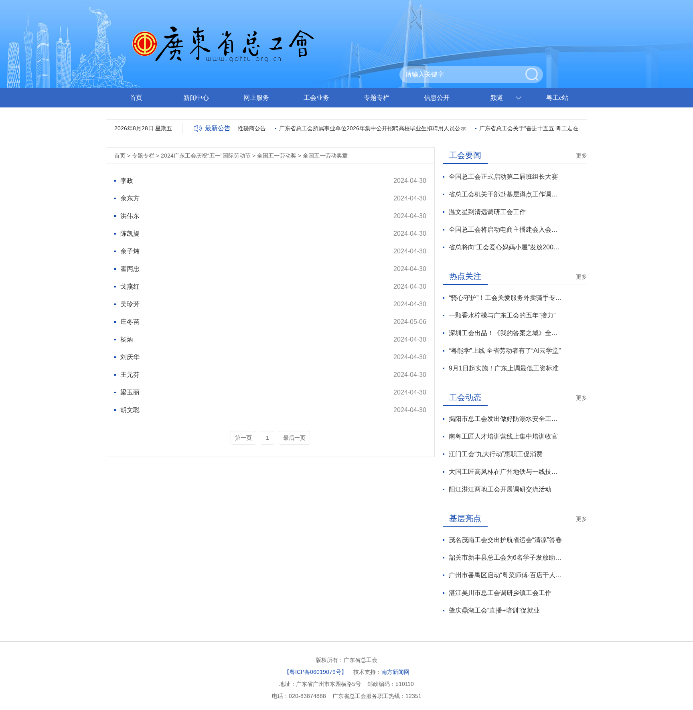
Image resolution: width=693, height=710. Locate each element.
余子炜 (130, 251)
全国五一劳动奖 (276, 155)
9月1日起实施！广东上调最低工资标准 (504, 368)
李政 (126, 180)
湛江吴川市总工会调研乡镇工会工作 (500, 592)
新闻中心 (196, 97)
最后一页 (294, 438)
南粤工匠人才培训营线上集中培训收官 (503, 436)
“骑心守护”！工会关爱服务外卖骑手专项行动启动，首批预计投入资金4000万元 (505, 297)
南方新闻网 (395, 672)
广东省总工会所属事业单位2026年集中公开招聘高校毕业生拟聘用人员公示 (365, 128)
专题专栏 (376, 97)
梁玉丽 (130, 392)
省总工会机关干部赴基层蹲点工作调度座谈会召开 (505, 194)
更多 (581, 155)
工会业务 (316, 97)
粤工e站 (557, 97)
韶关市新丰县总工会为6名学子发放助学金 (505, 557)
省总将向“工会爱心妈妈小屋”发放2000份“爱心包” (505, 247)
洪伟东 (130, 215)
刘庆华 (130, 357)
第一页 (243, 438)
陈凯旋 (130, 233)
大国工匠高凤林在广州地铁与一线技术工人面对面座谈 (505, 471)
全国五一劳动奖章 (325, 155)
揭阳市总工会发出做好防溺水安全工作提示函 (505, 418)
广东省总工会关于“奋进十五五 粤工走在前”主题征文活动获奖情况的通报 (562, 128)
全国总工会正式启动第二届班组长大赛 (503, 176)
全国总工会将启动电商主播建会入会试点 (505, 229)
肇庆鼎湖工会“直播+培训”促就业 (494, 610)
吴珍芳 (130, 304)
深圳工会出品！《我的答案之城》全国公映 (505, 333)
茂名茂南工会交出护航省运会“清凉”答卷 (505, 539)
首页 (136, 97)
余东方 (130, 198)
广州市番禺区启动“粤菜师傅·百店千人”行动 (505, 575)
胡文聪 (130, 410)
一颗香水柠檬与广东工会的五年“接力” (502, 315)
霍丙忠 (130, 268)
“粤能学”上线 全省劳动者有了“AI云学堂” (505, 350)
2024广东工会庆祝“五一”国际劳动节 (206, 155)
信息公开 (437, 97)
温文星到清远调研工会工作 (487, 211)
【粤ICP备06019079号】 (315, 672)
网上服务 (256, 97)
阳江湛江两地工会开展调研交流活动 (500, 489)
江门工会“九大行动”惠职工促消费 (496, 454)
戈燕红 (130, 286)
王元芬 (130, 374)
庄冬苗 (130, 321)
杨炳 (126, 339)
